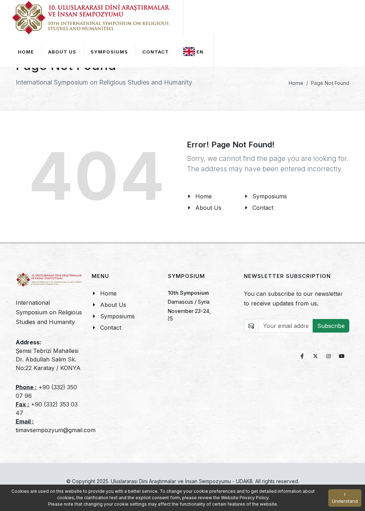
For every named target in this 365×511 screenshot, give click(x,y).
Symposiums (117, 316)
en (200, 52)
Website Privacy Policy (244, 497)
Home (296, 83)
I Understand (345, 497)
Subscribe (331, 325)
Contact (110, 327)
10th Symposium (188, 293)
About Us (62, 52)
